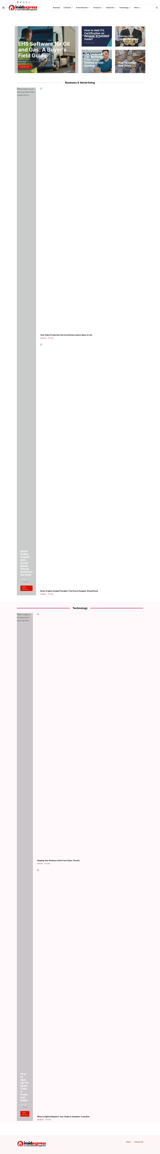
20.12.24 (43, 338)
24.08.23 (40, 1120)
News (136, 8)
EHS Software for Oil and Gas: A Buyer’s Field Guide (44, 50)
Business (56, 8)
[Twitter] (20, 2)
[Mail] (29, 2)
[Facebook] (18, 2)
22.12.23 (43, 594)
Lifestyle (67, 8)
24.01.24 (23, 1105)
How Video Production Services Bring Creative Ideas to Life (66, 335)
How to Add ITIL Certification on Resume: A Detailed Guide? (96, 35)
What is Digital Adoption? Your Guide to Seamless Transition (63, 1117)
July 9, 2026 (22, 61)
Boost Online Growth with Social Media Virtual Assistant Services (26, 563)
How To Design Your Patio (127, 64)
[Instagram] (23, 2)
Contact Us (138, 1142)
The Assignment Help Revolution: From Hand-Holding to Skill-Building (94, 59)
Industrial (110, 8)
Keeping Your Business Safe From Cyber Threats (58, 860)
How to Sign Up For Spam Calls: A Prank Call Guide (24, 1087)
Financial (96, 8)
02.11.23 (39, 863)
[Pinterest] (26, 2)
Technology (124, 8)
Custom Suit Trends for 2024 (128, 38)
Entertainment (82, 8)
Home (128, 1142)
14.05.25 (23, 579)
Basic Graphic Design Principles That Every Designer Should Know (69, 591)
